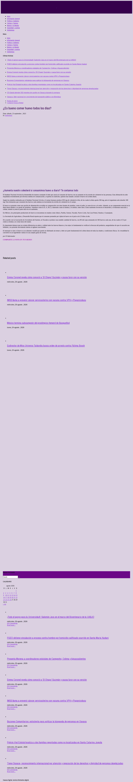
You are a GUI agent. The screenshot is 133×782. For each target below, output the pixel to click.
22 (16, 597)
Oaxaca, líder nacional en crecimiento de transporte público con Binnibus (34, 97)
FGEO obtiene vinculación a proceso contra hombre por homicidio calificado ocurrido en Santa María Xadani (47, 64)
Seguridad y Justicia (13, 28)
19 (10, 597)
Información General (13, 18)
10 (6, 595)
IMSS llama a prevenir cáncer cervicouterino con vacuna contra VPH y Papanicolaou (38, 76)
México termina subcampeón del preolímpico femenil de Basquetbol (38, 323)
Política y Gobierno (13, 21)
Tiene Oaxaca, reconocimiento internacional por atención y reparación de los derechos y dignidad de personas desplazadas (52, 88)
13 (12, 595)
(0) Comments (12, 623)
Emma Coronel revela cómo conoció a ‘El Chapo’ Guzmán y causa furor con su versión (39, 72)
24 (6, 600)
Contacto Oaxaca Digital (15, 103)
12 (10, 595)
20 (12, 597)
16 (4, 597)
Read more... (11, 625)
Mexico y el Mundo (13, 25)
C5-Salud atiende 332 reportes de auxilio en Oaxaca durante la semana (33, 93)
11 (8, 595)
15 (16, 595)
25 (8, 600)
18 (8, 597)
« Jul (4, 604)
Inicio (8, 16)
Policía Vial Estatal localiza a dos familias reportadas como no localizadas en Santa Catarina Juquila (44, 84)
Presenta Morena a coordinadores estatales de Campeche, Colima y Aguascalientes (38, 68)
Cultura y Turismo (12, 23)
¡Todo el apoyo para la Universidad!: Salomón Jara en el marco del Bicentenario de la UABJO (41, 60)
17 (6, 597)
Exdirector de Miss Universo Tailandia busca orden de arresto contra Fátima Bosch (46, 345)
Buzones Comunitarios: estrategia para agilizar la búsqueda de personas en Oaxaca (38, 80)
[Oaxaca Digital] (56, 7)
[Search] (19, 577)
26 (10, 600)
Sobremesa (10, 30)
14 (14, 595)
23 (4, 600)
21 (14, 597)
